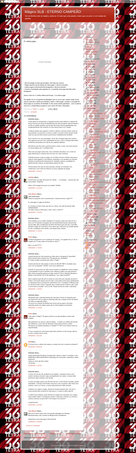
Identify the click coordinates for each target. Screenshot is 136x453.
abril (91, 108)
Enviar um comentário (33, 425)
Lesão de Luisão (94, 190)
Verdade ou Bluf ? (95, 137)
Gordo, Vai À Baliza (92, 52)
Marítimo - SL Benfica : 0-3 (97, 131)
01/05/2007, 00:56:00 (35, 347)
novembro (93, 90)
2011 (89, 74)
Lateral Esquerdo (91, 40)
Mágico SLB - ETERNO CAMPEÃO (53, 12)
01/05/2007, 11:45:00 (35, 365)
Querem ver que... (95, 116)
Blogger (82, 445)
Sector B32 (89, 44)
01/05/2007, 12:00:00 (35, 405)
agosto (92, 98)
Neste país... (93, 195)
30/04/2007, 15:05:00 (35, 171)
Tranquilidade (93, 121)
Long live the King (95, 129)
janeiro (92, 219)
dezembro (93, 87)
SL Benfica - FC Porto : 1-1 (97, 208)
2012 (90, 72)
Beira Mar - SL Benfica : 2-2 (98, 187)
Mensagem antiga (73, 433)
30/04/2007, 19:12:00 (35, 335)
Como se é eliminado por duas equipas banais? (99, 170)
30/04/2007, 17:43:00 (35, 248)
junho (92, 103)
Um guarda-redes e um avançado (100, 182)
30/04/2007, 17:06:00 (35, 231)
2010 (90, 77)
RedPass (89, 47)
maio (91, 106)
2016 (90, 61)
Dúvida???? (93, 179)
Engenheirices (93, 147)
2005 (90, 225)
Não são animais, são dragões (99, 200)
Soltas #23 (92, 158)
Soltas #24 (92, 145)
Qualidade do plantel (95, 174)
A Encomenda (93, 177)
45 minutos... (93, 160)
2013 (90, 69)
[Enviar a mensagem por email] (49, 109)
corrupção (33, 112)
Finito (91, 167)
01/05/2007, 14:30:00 (35, 422)
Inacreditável (93, 150)
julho (91, 100)
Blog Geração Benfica (93, 42)
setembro (93, 95)
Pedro (30, 237)
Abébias (91, 126)
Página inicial (55, 433)
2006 (90, 223)
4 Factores (92, 124)
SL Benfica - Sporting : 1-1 (97, 113)
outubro (92, 92)
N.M (29, 342)
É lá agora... (93, 184)
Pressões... (92, 155)
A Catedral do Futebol (96, 203)
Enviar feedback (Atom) (39, 437)
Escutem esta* (93, 139)
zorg (89, 248)
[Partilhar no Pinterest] (56, 109)
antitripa (31, 177)
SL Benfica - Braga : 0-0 (96, 152)
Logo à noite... (93, 211)
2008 (90, 82)
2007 (90, 85)
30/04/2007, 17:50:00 (35, 289)
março (92, 214)
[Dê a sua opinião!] (51, 109)
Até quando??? (94, 192)
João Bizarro (32, 194)
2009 (90, 80)
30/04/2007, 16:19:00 (35, 188)
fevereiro (93, 217)
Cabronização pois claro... (97, 198)
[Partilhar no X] (53, 109)
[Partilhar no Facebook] (55, 109)
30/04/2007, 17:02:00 (35, 212)
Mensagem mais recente (34, 433)
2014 (90, 67)
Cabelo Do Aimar (91, 54)
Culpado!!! (92, 206)
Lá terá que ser (94, 134)
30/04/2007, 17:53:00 (35, 307)
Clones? (91, 142)
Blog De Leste (90, 49)
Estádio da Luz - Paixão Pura (98, 118)
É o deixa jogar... (94, 110)
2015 (90, 64)
